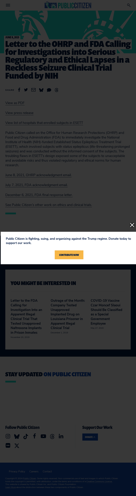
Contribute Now (69, 255)
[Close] (132, 225)
